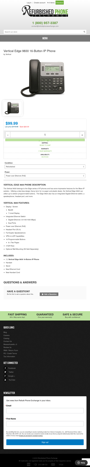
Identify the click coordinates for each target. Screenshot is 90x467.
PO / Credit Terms (10, 353)
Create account (39, 2)
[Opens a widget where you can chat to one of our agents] (81, 463)
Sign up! (45, 442)
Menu (45, 38)
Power (7, 172)
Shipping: (45, 144)
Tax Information (9, 356)
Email (8, 406)
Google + (9, 376)
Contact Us (8, 341)
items (51, 2)
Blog (5, 332)
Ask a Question (50, 294)
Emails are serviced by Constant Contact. (31, 435)
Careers (6, 335)
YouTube (9, 380)
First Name (11, 419)
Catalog (6, 338)
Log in (29, 2)
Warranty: (45, 150)
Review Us (7, 347)
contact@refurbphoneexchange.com (45, 26)
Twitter (9, 372)
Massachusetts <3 (10, 344)
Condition (9, 163)
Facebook (10, 368)
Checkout (59, 2)
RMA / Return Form (11, 350)
